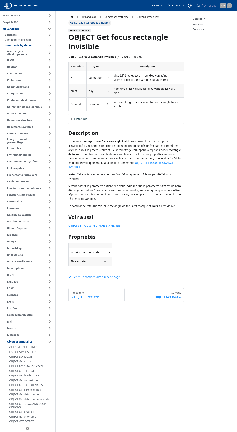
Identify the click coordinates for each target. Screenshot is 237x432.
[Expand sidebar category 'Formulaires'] (50, 202)
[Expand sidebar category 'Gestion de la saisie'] (50, 215)
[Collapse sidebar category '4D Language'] (50, 29)
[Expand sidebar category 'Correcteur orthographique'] (50, 107)
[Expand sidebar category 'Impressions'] (50, 255)
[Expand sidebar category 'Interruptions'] (50, 268)
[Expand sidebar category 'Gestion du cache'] (50, 222)
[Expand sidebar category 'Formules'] (50, 208)
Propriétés (198, 29)
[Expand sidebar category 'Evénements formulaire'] (50, 175)
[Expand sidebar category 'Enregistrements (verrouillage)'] (50, 140)
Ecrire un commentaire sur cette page (96, 277)
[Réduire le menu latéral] (28, 428)
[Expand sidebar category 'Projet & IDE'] (50, 22)
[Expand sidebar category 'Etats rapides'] (50, 168)
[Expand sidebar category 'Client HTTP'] (50, 74)
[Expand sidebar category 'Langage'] (50, 282)
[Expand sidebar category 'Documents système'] (50, 127)
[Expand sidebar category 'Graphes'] (50, 235)
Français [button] (176, 5)
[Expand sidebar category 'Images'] (50, 242)
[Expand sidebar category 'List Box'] (50, 308)
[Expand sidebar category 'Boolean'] (50, 67)
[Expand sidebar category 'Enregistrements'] (50, 134)
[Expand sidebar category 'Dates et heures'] (50, 114)
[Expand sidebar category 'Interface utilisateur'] (50, 262)
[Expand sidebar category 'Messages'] (50, 335)
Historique (80, 119)
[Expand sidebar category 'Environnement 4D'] (50, 155)
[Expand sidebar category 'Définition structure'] (50, 120)
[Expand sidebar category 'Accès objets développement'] (50, 53)
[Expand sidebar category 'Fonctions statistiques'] (50, 195)
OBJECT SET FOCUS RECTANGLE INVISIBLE (94, 225)
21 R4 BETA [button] (153, 5)
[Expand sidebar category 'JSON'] (50, 275)
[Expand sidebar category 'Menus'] (50, 328)
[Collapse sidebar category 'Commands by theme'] (50, 46)
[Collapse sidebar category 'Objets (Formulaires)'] (50, 342)
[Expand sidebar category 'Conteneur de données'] (50, 100)
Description (199, 18)
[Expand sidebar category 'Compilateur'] (50, 94)
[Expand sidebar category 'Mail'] (50, 322)
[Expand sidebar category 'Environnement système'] (50, 162)
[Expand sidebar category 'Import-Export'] (50, 248)
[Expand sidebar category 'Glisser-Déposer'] (50, 228)
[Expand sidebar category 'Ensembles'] (50, 148)
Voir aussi (198, 24)
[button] (29, 35)
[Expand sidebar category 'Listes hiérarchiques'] (50, 315)
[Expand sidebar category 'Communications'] (50, 87)
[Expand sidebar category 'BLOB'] (50, 60)
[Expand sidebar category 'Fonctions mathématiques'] (50, 188)
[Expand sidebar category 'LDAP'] (50, 288)
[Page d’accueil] (71, 17)
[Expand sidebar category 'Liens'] (50, 302)
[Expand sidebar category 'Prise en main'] (50, 16)
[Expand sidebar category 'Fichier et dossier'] (50, 182)
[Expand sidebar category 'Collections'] (50, 80)
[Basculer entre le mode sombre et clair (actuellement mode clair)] (190, 6)
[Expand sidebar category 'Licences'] (50, 295)
